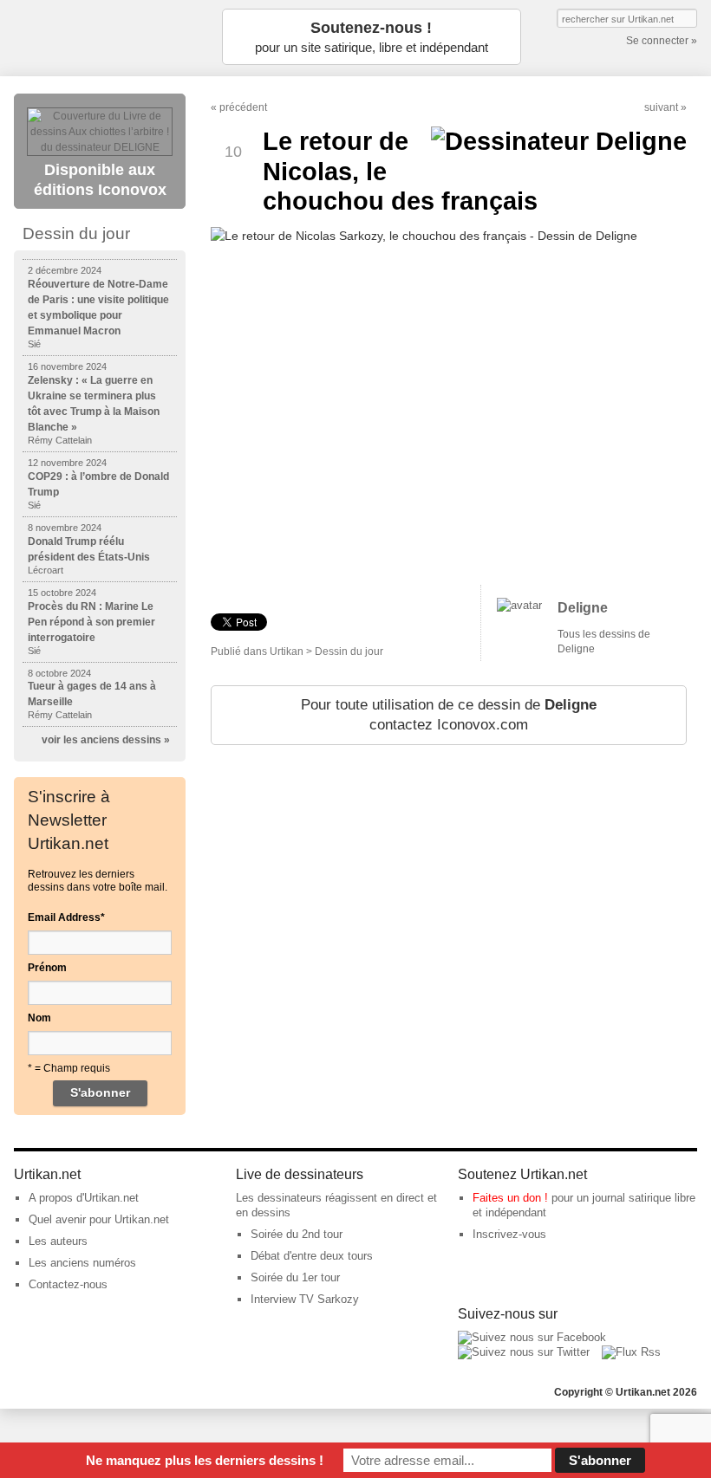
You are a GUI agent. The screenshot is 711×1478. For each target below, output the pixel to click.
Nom (39, 1018)
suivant (661, 107)
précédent (243, 107)
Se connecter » (661, 41)
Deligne (583, 607)
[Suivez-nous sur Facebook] (532, 1337)
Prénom (47, 968)
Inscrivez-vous (509, 1234)
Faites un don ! (510, 1197)
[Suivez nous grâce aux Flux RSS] (631, 1351)
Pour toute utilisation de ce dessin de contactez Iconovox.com (449, 715)
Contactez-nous (68, 1284)
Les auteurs (58, 1241)
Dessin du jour (349, 651)
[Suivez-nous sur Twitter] (524, 1351)
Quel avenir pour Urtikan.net (99, 1219)
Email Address (66, 917)
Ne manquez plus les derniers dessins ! (204, 1460)
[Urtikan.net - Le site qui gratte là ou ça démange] (100, 37)
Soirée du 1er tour (295, 1277)
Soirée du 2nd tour (296, 1234)
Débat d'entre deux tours (312, 1255)
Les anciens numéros (82, 1262)
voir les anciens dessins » (106, 740)
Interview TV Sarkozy (305, 1299)
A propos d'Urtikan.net (84, 1197)
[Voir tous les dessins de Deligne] (519, 605)
